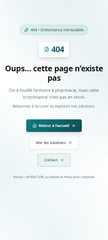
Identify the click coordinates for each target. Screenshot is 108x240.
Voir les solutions (51, 142)
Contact (51, 159)
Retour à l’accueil (54, 125)
